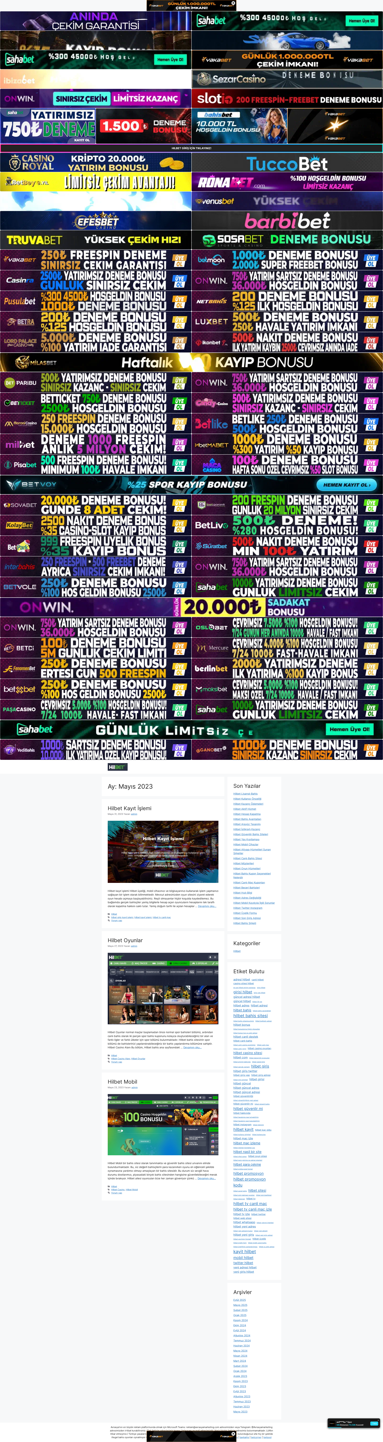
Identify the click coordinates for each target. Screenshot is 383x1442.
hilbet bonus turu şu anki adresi (245, 1033)
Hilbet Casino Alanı (120, 1058)
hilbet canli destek (245, 1036)
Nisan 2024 (240, 1355)
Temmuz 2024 (242, 1340)
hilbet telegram (239, 1199)
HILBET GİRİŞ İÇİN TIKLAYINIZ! (191, 148)
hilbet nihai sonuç (240, 1157)
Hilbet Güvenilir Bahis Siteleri (250, 834)
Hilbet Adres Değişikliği (247, 897)
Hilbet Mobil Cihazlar (245, 844)
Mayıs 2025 (240, 1305)
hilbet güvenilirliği (243, 1096)
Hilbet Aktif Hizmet (244, 808)
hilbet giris (260, 1066)
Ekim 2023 (239, 1386)
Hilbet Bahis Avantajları (247, 819)
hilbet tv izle (241, 1214)
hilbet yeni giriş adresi (264, 1235)
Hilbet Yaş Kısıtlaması (246, 839)
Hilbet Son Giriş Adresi (247, 918)
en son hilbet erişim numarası (244, 988)
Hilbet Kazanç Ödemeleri (248, 803)
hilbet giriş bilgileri (240, 1080)
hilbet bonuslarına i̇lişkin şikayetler (246, 1029)
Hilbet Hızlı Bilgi (242, 892)
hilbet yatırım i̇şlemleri (265, 1223)
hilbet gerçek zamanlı (241, 1067)
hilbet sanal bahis (240, 1191)
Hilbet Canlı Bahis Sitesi (247, 858)
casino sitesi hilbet (243, 983)
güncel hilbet (242, 1001)
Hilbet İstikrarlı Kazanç (246, 829)
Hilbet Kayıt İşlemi (129, 808)
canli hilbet (258, 979)
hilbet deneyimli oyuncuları (259, 1058)
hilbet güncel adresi (246, 1092)
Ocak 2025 (239, 1315)
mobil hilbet (243, 1257)
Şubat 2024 (240, 1365)
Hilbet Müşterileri (243, 863)
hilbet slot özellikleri (264, 1195)
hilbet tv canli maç (162, 917)
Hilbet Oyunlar (125, 940)
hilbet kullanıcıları (259, 1135)
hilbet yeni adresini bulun (243, 1231)
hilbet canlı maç (263, 1045)
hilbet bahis (242, 1010)
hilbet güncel (242, 1083)
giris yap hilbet (259, 993)
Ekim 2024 (239, 1325)
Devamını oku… (207, 906)
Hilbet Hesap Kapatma (247, 814)
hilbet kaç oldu (263, 1130)
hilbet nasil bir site (247, 1152)
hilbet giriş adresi (260, 1075)
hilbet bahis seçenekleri (262, 1011)
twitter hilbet (243, 1263)
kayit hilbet (244, 1251)
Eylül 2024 (239, 1330)
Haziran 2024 (241, 1345)
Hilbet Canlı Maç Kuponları (249, 882)
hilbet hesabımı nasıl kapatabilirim (246, 1121)
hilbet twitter (258, 1214)
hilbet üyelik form (240, 1243)
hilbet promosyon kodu (249, 1182)
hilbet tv (251, 1198)
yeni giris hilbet (243, 1272)
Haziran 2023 (241, 1406)
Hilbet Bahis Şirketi (244, 923)
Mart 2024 (239, 1360)
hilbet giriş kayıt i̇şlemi (122, 917)
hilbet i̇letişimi (258, 1125)
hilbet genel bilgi (258, 1062)
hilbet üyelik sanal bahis (257, 1243)
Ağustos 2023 (241, 1396)
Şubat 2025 (240, 1310)
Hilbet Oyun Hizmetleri (246, 868)
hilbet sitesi (257, 1190)
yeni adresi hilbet (245, 1267)
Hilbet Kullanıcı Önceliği (247, 798)
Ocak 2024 (240, 1371)
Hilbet (114, 914)
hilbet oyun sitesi (257, 1156)
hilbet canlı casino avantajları (244, 1045)
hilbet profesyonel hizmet (243, 1169)
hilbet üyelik (259, 1238)
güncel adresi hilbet (246, 997)
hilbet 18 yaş (257, 1002)
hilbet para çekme (247, 1164)
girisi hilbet (242, 992)
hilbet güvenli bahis (262, 1104)
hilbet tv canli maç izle (252, 1209)
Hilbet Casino (118, 1189)
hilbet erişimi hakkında (242, 1062)
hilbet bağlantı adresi (263, 1021)
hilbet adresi (259, 1005)
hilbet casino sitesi (247, 1053)
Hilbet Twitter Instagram (247, 907)
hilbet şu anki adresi (266, 1247)
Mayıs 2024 (240, 1350)
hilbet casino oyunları (259, 1048)
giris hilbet (261, 988)
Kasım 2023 (240, 1381)
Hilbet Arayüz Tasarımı (247, 824)
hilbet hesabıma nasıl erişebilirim (246, 1117)
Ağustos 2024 (241, 1335)
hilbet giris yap (241, 1075)
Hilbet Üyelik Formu (245, 913)
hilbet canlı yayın (239, 1049)
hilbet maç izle (243, 1138)
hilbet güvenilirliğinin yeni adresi (245, 1100)
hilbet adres (241, 1005)
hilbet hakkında (241, 1113)
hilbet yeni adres (244, 1226)
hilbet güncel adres (246, 1088)
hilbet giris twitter (245, 1071)
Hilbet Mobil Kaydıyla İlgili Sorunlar (254, 902)
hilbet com (240, 1057)
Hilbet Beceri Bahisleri (246, 887)
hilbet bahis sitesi (250, 1015)
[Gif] (191, 362)
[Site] (95, 260)
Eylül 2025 (239, 1299)
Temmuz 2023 (242, 1401)
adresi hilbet (241, 979)
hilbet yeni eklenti (261, 1231)
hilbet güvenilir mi (243, 1103)
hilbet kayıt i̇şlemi (143, 917)
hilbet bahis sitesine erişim (243, 1021)
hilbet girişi (256, 1079)
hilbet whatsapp (244, 1222)
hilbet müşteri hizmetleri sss (244, 1148)
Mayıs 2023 (240, 1411)
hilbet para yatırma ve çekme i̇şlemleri (247, 1160)
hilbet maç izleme (246, 1143)
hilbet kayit (243, 1129)
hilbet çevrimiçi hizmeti (242, 1239)
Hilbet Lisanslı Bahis (245, 793)
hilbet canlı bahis (242, 1040)
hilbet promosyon (248, 1173)
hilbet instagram (242, 1124)
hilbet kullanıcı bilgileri (242, 1135)
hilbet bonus (241, 1025)
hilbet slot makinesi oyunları (244, 1195)
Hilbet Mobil (122, 1082)
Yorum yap (116, 920)
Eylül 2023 (239, 1391)
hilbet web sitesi (242, 1218)
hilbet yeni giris (243, 1235)
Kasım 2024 (240, 1320)
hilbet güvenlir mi (248, 1108)
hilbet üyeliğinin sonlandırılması (245, 1247)
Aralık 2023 (240, 1376)
